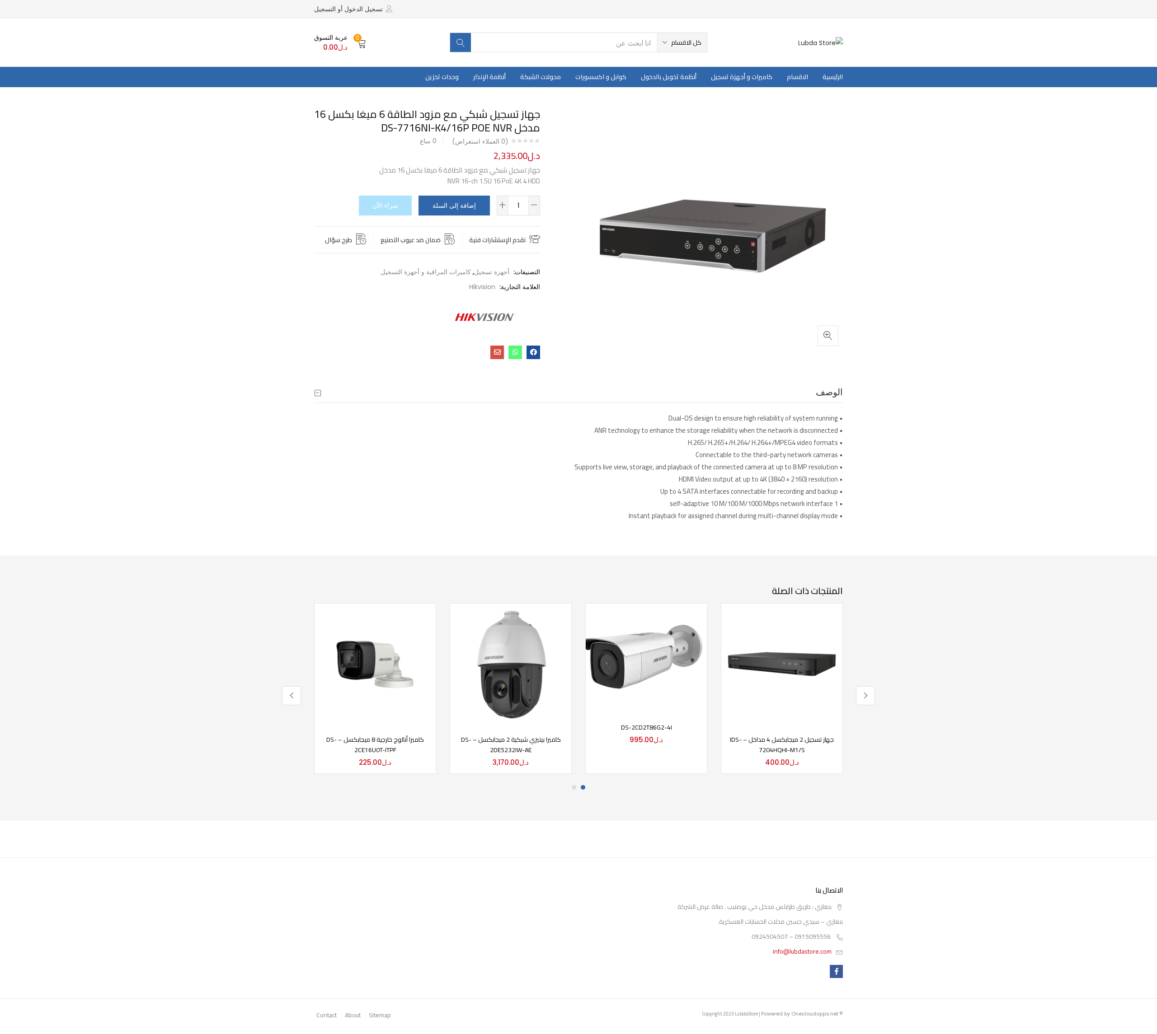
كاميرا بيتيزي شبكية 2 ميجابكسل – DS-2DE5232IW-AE (511, 745)
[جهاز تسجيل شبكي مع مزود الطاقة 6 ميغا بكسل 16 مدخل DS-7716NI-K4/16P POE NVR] (533, 352)
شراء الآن (385, 205)
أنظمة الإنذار (489, 77)
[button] (682, 42)
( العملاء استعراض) (480, 141)
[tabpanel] (782, 688)
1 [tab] (583, 787)
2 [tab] (574, 787)
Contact (326, 1015)
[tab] (578, 392)
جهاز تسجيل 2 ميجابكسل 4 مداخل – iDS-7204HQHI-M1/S (782, 745)
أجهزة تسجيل (491, 271)
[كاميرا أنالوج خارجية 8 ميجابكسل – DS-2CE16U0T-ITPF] (375, 663)
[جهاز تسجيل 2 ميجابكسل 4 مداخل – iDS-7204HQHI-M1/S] (781, 663)
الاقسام (797, 77)
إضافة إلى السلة (454, 205)
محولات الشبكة (540, 77)
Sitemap (380, 1015)
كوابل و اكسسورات (600, 77)
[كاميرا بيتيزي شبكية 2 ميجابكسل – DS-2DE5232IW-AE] (510, 663)
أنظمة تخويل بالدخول (668, 77)
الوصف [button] (829, 392)
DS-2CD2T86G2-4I (646, 727)
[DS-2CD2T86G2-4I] (646, 657)
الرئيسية (833, 77)
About (353, 1015)
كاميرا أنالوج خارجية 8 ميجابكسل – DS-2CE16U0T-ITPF (375, 745)
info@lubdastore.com (802, 951)
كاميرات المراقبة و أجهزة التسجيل (426, 271)
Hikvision (482, 286)
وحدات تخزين (442, 77)
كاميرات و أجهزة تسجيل (741, 77)
